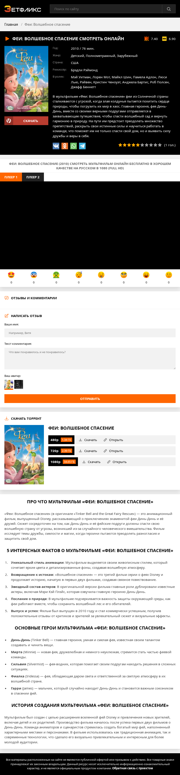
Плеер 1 (11, 177)
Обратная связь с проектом (132, 768)
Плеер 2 (33, 177)
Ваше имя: (11, 324)
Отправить (90, 398)
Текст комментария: (18, 344)
